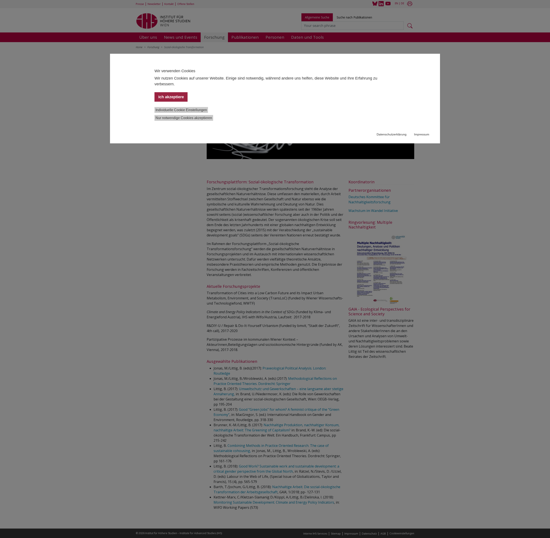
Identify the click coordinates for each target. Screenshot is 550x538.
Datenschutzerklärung (391, 134)
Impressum (421, 134)
